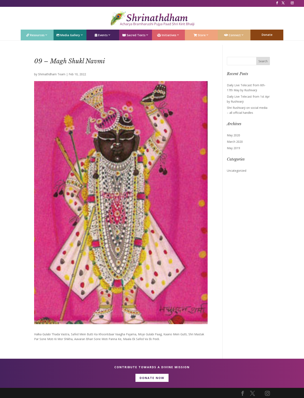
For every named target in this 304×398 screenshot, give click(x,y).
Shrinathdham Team (51, 74)
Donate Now (152, 378)
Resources (36, 35)
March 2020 (235, 142)
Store (201, 35)
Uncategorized (236, 171)
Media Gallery (69, 35)
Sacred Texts (135, 35)
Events (102, 35)
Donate (267, 35)
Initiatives (168, 35)
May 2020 (233, 135)
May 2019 (233, 148)
